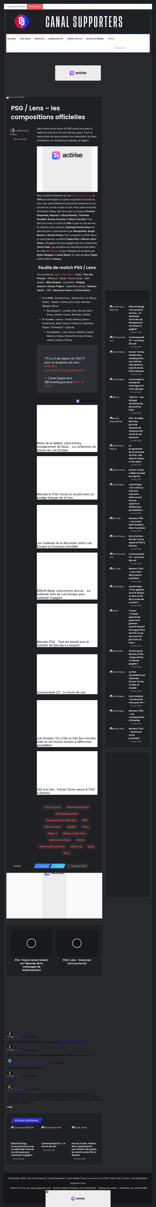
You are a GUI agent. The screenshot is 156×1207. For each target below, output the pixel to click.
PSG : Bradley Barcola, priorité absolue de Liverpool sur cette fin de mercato (136, 428)
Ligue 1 (63, 274)
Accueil (11, 38)
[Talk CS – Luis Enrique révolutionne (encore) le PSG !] (118, 401)
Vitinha (53, 250)
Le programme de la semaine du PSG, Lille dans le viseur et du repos (136, 453)
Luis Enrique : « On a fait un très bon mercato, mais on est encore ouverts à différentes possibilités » (136, 497)
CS (85, 820)
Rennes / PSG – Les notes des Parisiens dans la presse (137, 523)
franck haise (53, 826)
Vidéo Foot (115, 1178)
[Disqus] (54, 1069)
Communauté (55, 38)
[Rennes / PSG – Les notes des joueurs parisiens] (118, 573)
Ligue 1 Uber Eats (75, 833)
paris (81, 839)
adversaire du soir (82, 195)
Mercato (39, 38)
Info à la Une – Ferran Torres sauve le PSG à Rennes (137, 541)
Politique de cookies (107, 1188)
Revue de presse (95, 38)
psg (91, 846)
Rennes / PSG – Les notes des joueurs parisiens (136, 573)
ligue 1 (53, 833)
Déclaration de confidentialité (133, 1188)
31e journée (53, 807)
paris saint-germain (53, 846)
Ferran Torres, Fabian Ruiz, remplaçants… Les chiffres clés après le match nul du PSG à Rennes (84, 1149)
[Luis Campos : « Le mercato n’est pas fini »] (118, 700)
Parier (111, 38)
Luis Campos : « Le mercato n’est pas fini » (137, 699)
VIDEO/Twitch (74, 38)
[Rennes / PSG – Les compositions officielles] (118, 715)
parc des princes (61, 839)
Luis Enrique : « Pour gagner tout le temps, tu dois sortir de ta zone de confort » (137, 594)
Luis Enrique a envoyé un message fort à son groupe (136, 384)
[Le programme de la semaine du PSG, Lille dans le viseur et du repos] (118, 450)
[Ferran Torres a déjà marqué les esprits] (118, 474)
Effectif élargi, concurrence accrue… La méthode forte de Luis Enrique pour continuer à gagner (23, 1149)
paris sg (77, 846)
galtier (72, 826)
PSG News (25, 38)
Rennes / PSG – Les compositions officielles (136, 715)
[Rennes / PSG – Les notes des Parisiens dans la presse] (118, 522)
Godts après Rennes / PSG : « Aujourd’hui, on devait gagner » (136, 657)
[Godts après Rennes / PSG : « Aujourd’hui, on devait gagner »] (118, 655)
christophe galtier (67, 813)
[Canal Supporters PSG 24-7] (78, 21)
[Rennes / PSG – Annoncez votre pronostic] (118, 733)
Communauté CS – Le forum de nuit (53, 1145)
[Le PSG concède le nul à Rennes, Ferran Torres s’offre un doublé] (118, 676)
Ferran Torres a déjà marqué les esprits (137, 473)
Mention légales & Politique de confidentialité (74, 1188)
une (67, 853)
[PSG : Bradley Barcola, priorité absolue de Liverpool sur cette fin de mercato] (118, 422)
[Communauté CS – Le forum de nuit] (54, 1133)
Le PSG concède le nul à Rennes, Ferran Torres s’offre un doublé (137, 679)
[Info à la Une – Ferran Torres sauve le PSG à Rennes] (118, 540)
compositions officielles (62, 820)
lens (86, 826)
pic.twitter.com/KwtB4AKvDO (64, 370)
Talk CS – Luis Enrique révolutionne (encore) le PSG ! (136, 403)
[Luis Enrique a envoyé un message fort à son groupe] (118, 383)
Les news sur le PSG (98, 1178)
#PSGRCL (51, 366)
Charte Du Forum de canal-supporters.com (30, 1188)
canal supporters (78, 807)
